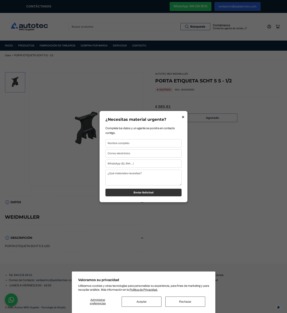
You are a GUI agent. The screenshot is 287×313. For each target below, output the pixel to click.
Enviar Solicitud (143, 192)
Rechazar (185, 301)
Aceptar (141, 301)
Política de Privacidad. (143, 289)
